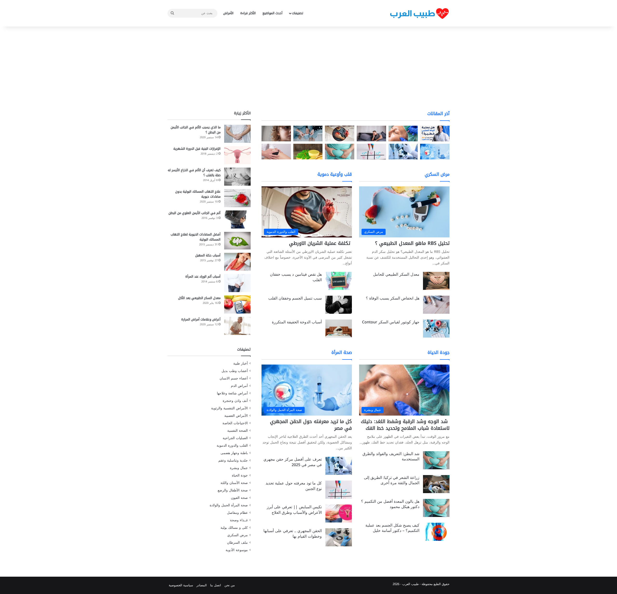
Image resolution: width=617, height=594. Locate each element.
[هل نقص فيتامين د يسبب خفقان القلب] (338, 281)
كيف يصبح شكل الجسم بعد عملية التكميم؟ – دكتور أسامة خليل (392, 528)
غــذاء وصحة (239, 520)
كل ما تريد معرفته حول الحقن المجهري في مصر (311, 425)
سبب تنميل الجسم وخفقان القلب (295, 298)
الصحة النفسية (237, 430)
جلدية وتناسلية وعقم (233, 460)
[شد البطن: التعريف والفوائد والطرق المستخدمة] (436, 460)
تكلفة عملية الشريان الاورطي (320, 243)
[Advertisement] (308, 67)
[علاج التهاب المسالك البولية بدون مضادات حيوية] (237, 198)
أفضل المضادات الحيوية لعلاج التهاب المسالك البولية (196, 236)
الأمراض (228, 13)
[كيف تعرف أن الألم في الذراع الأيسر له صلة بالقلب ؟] (237, 177)
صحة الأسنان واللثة (234, 482)
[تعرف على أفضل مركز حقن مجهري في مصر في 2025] (338, 466)
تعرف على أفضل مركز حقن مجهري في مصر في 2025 (292, 462)
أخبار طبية (240, 363)
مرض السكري (237, 535)
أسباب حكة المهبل (208, 255)
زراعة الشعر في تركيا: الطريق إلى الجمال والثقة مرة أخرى (391, 480)
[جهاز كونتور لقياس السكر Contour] (436, 329)
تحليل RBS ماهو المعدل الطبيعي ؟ (412, 243)
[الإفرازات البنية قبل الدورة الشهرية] (237, 155)
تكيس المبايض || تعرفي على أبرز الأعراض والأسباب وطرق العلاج (294, 509)
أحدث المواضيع (272, 13)
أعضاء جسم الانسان (234, 378)
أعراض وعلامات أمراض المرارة (201, 319)
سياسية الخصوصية (181, 585)
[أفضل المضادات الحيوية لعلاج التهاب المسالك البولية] (237, 240)
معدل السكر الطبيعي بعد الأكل (199, 298)
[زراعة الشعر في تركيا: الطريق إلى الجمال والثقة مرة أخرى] (436, 484)
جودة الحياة (240, 475)
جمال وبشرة (239, 467)
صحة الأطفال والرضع (233, 490)
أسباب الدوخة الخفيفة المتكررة (297, 322)
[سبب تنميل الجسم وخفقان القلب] (338, 305)
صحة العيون (239, 497)
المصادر (201, 585)
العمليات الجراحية (235, 438)
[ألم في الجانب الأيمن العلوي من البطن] (237, 219)
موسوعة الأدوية (237, 550)
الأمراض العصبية (236, 415)
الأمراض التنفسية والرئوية (229, 408)
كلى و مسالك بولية (234, 527)
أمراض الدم (239, 385)
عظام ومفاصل (237, 512)
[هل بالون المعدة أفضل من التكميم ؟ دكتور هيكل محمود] (436, 508)
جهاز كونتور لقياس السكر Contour (390, 322)
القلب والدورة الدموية (232, 445)
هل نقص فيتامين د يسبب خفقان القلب (296, 277)
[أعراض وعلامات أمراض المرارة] (237, 326)
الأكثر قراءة (248, 13)
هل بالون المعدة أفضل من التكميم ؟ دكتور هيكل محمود (390, 504)
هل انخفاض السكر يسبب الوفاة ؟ (392, 298)
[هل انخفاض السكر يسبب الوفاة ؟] (436, 305)
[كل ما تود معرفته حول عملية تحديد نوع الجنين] (338, 490)
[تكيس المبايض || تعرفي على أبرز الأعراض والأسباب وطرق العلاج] (338, 513)
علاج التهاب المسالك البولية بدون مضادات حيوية (198, 194)
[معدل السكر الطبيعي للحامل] (436, 281)
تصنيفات (297, 13)
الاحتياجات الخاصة (235, 423)
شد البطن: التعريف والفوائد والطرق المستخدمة (390, 456)
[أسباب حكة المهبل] (237, 262)
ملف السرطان (237, 542)
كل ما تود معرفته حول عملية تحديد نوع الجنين (294, 485)
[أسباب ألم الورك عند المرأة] (237, 283)
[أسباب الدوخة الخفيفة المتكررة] (338, 329)
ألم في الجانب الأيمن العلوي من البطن (194, 213)
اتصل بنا (215, 585)
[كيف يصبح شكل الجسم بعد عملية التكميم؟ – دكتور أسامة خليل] (436, 532)
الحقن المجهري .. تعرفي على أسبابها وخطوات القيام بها (292, 533)
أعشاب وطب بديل (234, 370)
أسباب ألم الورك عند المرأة (203, 277)
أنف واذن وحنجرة (235, 400)
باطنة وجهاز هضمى (234, 453)
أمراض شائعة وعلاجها (232, 393)
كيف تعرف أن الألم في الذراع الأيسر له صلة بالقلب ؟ (194, 172)
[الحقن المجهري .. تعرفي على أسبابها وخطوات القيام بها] (338, 537)
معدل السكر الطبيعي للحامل (396, 274)
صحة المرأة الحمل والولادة (229, 505)
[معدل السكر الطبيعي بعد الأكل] (237, 304)
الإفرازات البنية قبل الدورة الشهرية (197, 149)
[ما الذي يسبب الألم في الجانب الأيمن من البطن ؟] (237, 134)
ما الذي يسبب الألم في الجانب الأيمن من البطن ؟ (196, 129)
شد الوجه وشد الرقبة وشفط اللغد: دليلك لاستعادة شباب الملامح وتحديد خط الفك (405, 425)
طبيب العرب (410, 584)
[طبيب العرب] (419, 13)
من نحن (229, 585)
